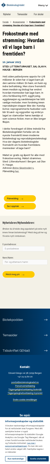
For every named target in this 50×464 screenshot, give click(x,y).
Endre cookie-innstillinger (25, 399)
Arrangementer (19, 22)
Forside (6, 22)
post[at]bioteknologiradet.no (25, 382)
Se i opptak (13, 206)
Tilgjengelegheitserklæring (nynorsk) (25, 393)
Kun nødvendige (16, 459)
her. (17, 171)
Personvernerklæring (25, 386)
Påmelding (12, 198)
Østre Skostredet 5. (23, 168)
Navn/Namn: (8, 257)
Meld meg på (12, 274)
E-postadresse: (9, 244)
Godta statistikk (38, 459)
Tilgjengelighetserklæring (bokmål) (25, 389)
